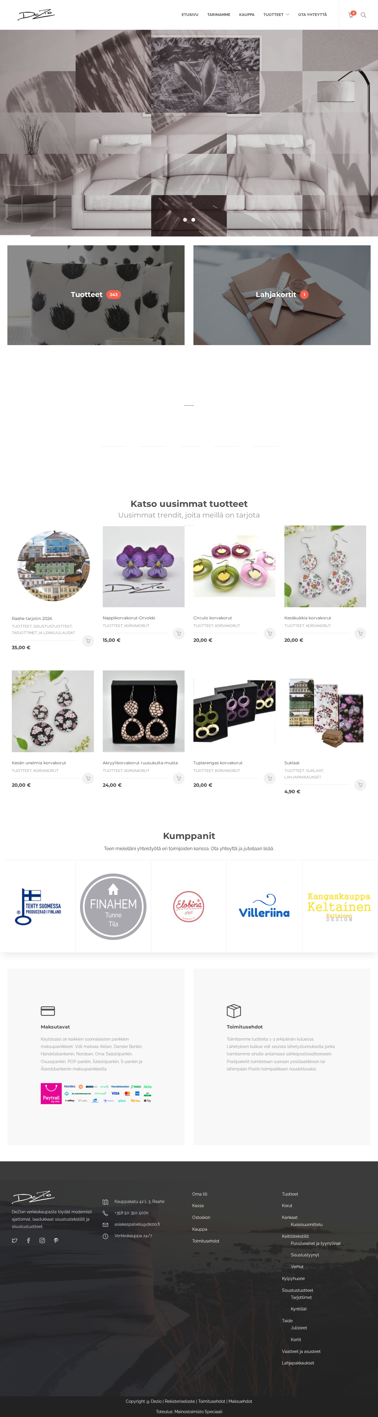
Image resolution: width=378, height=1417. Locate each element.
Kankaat (290, 1217)
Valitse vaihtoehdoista (270, 633)
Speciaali (213, 1411)
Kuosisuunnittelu (306, 1224)
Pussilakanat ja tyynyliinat (316, 1243)
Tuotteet (273, 14)
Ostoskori (201, 1217)
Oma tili (199, 1194)
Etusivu (190, 14)
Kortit (296, 1339)
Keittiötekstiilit (295, 1236)
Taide (287, 1320)
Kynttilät (299, 1309)
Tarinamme (218, 14)
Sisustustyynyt (305, 1255)
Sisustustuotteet (297, 1290)
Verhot (297, 1266)
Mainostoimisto (189, 1411)
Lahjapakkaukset (298, 1363)
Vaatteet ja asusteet (301, 1351)
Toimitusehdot (205, 1241)
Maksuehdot (240, 1401)
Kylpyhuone (293, 1278)
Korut (287, 1205)
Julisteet (299, 1327)
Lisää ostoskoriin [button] (88, 641)
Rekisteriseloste (180, 1401)
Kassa (198, 1205)
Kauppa (247, 14)
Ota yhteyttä (312, 14)
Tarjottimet (301, 1297)
